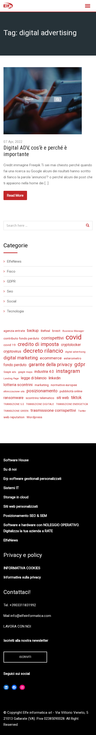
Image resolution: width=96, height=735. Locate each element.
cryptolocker (71, 344)
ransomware (13, 398)
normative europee (64, 385)
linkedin (55, 378)
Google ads (9, 372)
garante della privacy (50, 364)
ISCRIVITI (25, 657)
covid (74, 337)
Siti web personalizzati (20, 506)
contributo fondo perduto (21, 338)
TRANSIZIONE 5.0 (13, 404)
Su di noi (10, 469)
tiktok (76, 397)
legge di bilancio (34, 378)
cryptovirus (12, 351)
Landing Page (11, 378)
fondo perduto (15, 365)
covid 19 (9, 345)
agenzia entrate (14, 331)
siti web (62, 398)
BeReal (45, 331)
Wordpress (34, 417)
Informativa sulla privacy (22, 577)
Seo (10, 291)
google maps (25, 372)
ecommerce (51, 358)
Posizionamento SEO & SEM (25, 516)
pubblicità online (71, 391)
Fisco (11, 271)
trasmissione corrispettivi (53, 410)
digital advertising (75, 351)
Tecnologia (15, 311)
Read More (15, 195)
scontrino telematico (40, 398)
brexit (56, 331)
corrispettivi (52, 338)
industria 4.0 (44, 371)
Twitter (82, 410)
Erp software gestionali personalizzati (32, 479)
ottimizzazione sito (13, 391)
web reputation (13, 417)
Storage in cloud (15, 497)
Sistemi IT (11, 488)
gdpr (79, 364)
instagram (68, 371)
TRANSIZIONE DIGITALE (40, 404)
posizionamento (42, 390)
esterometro (72, 358)
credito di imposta (38, 344)
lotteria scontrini (18, 384)
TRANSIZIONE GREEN (15, 410)
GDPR (11, 281)
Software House (16, 460)
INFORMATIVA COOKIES (21, 568)
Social (11, 301)
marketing (42, 385)
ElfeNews (14, 261)
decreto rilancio (43, 351)
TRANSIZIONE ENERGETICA (72, 404)
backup (33, 330)
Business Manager (73, 331)
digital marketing (20, 358)
